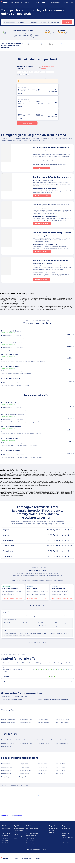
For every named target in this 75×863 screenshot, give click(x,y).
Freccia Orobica (6, 828)
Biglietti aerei (30, 826)
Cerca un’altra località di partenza (47, 67)
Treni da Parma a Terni (62, 740)
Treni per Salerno (42, 767)
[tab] (16, 580)
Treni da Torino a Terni (7, 743)
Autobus (17, 2)
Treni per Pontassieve (25, 770)
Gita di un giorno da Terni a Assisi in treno (51, 260)
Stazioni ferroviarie (67, 837)
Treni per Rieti (41, 773)
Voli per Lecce (30, 838)
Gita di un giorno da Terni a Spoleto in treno (52, 205)
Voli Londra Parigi (31, 831)
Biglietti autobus (19, 826)
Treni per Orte (60, 773)
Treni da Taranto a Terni (25, 743)
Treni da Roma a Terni (25, 740)
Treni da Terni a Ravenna (8, 719)
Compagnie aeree (31, 836)
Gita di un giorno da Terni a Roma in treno (51, 147)
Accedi (72, 2)
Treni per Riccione (24, 764)
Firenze (26, 74)
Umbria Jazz (50, 72)
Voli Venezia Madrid (32, 828)
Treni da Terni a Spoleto (62, 719)
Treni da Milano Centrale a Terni (10, 740)
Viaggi (63, 826)
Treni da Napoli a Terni (62, 743)
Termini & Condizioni (27, 858)
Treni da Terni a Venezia (25, 716)
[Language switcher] (44, 3)
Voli (21, 2)
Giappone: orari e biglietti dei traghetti (54, 830)
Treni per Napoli (6, 831)
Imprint (17, 858)
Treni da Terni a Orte (43, 722)
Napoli (36, 72)
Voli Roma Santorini (32, 833)
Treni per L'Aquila (60, 770)
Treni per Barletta (42, 770)
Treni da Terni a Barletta (26, 719)
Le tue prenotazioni (55, 2)
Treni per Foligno (6, 777)
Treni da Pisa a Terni (43, 743)
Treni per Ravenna (6, 770)
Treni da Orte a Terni (7, 746)
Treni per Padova (60, 767)
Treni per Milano (60, 764)
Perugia (25, 72)
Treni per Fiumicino (6, 767)
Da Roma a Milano (67, 831)
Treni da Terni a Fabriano (8, 722)
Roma (19, 72)
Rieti (31, 72)
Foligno (19, 74)
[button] (35, 22)
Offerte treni (5, 836)
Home (3, 785)
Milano (42, 72)
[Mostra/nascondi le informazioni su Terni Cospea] (71, 676)
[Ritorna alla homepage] (5, 2)
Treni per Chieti (23, 777)
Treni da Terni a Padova (62, 716)
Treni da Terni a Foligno (62, 722)
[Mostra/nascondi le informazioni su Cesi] (71, 681)
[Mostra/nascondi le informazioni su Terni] (71, 669)
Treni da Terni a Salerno (44, 716)
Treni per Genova (42, 764)
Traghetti (26, 2)
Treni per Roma (5, 764)
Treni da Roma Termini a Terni (46, 740)
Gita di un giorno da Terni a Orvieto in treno (52, 177)
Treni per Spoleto (6, 773)
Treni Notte (5, 838)
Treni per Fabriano (24, 773)
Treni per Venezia (24, 767)
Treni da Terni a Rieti (25, 722)
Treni (11, 2)
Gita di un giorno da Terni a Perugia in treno (52, 232)
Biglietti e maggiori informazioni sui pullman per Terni (53, 699)
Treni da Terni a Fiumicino (8, 716)
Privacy (38, 858)
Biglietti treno (6, 826)
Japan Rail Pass (66, 828)
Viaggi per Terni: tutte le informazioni (12, 699)
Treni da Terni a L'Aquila (44, 719)
